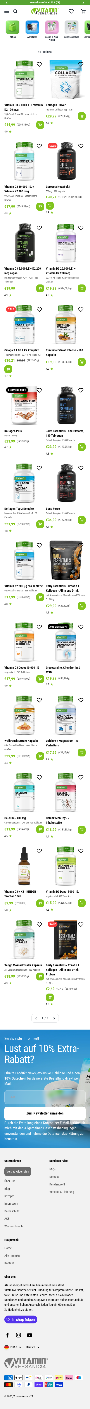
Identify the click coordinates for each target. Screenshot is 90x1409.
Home (8, 1248)
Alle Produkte (12, 1255)
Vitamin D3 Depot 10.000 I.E (21, 667)
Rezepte (9, 1196)
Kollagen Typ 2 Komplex (19, 508)
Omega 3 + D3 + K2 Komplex (21, 350)
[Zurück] (6, 2)
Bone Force (53, 508)
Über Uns (9, 1181)
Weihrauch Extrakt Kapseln (21, 740)
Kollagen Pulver (56, 105)
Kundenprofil (57, 1184)
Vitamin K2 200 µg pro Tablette (23, 586)
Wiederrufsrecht (14, 1226)
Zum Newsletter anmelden (45, 1113)
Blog (7, 1188)
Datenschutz (11, 1211)
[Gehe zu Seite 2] (54, 1018)
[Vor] (83, 2)
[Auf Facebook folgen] (7, 1335)
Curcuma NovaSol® (58, 186)
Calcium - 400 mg (15, 818)
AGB (7, 1218)
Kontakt (54, 1176)
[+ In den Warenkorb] (40, 125)
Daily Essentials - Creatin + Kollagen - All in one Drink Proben (62, 969)
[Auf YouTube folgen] (30, 1335)
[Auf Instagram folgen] (18, 1335)
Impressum (11, 1203)
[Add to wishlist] (39, 65)
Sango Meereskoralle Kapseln (23, 965)
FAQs (52, 1169)
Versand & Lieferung (61, 1192)
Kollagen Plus (13, 431)
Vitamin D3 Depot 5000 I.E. (62, 891)
